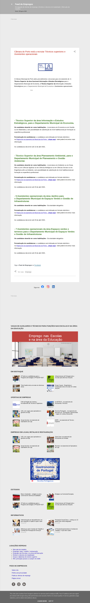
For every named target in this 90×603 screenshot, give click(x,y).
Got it (51, 601)
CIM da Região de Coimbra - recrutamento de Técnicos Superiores (31, 402)
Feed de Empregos (24, 4)
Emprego (28, 272)
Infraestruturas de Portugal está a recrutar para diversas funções (64, 376)
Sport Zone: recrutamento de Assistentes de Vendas (63, 437)
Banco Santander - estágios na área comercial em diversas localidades (31, 494)
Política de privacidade (19, 573)
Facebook (37, 265)
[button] (75, 51)
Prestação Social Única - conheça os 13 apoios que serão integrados (66, 520)
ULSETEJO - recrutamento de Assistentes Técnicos (63, 402)
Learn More (42, 601)
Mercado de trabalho (19, 549)
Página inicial (16, 578)
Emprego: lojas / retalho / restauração (25, 551)
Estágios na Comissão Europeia (64, 494)
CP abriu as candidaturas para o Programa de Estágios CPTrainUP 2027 (32, 376)
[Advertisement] (45, 32)
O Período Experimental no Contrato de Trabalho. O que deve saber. (66, 529)
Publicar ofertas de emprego (21, 575)
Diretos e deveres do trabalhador (23, 555)
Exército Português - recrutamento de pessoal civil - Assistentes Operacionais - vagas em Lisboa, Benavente (66, 412)
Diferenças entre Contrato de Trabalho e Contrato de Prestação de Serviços (32, 529)
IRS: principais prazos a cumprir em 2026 (26, 559)
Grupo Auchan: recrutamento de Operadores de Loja (30, 420)
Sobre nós (15, 570)
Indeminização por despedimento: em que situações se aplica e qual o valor (31, 520)
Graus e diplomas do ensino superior (25, 557)
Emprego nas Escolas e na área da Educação (28, 553)
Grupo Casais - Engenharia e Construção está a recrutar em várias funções (65, 386)
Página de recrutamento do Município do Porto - (36, 139)
